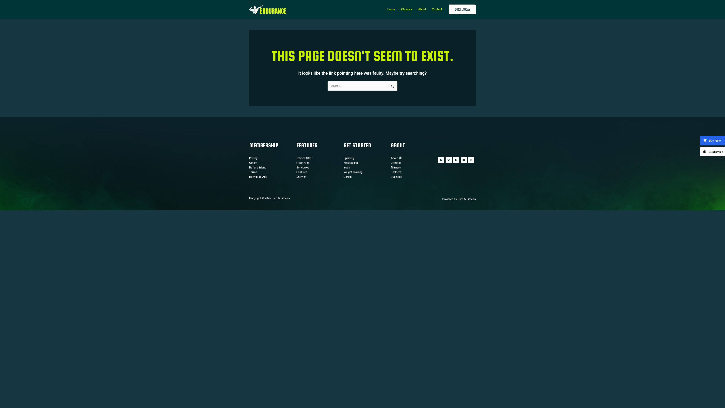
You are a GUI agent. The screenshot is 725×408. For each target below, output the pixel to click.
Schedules (302, 167)
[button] (462, 9)
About (422, 9)
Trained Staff (304, 158)
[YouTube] (464, 160)
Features (301, 172)
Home (391, 9)
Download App (258, 176)
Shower (301, 176)
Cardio (348, 176)
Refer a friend (257, 167)
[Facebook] (441, 160)
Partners (396, 172)
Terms (253, 172)
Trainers (396, 167)
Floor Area (302, 163)
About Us (396, 158)
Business (396, 176)
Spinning (349, 158)
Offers (253, 163)
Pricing (253, 158)
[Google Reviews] (456, 160)
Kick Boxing (351, 163)
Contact (437, 9)
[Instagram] (471, 160)
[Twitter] (449, 160)
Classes (406, 9)
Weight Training (353, 172)
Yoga (347, 167)
